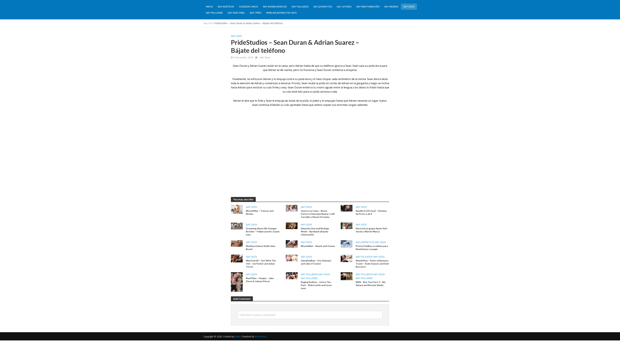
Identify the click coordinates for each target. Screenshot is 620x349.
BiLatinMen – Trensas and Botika (260, 212)
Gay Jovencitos (322, 6)
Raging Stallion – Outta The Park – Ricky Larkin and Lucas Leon (316, 285)
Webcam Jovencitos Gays (281, 12)
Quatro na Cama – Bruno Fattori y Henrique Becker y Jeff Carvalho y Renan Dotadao (318, 213)
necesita (362, 100)
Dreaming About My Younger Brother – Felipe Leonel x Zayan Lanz (262, 231)
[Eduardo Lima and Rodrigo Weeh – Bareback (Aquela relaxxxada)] (292, 225)
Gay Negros (391, 6)
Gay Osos (408, 6)
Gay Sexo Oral (236, 12)
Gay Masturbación (367, 6)
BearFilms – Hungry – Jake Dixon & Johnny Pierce (260, 280)
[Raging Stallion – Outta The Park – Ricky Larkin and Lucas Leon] (292, 275)
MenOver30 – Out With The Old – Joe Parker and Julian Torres (261, 263)
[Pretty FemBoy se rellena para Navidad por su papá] (346, 243)
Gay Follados (300, 6)
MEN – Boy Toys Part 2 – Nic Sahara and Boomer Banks (371, 283)
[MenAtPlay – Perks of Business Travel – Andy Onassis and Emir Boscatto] (346, 258)
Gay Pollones (214, 12)
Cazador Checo (248, 6)
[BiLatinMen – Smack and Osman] (292, 243)
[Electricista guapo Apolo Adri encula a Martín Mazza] (346, 225)
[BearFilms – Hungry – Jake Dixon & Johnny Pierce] (237, 281)
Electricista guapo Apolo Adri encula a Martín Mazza (371, 230)
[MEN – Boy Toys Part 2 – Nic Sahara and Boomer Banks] (346, 276)
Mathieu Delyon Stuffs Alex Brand (260, 247)
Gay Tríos (255, 12)
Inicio (209, 6)
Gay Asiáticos (226, 6)
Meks (238, 336)
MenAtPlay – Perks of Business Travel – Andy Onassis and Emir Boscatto (372, 263)
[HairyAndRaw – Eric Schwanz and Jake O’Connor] (292, 257)
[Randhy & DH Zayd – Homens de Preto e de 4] (346, 208)
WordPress (260, 336)
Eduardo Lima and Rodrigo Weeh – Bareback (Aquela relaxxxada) (315, 231)
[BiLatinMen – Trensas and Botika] (237, 209)
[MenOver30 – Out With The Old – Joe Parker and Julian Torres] (237, 258)
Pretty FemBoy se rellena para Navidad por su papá (372, 247)
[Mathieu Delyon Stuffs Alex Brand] (237, 243)
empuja (281, 79)
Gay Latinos (344, 6)
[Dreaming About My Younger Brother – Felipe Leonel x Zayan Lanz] (237, 225)
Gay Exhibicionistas (275, 6)
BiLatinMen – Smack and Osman (318, 246)
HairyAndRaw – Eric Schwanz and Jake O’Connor (316, 262)
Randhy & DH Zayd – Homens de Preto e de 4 (371, 212)
